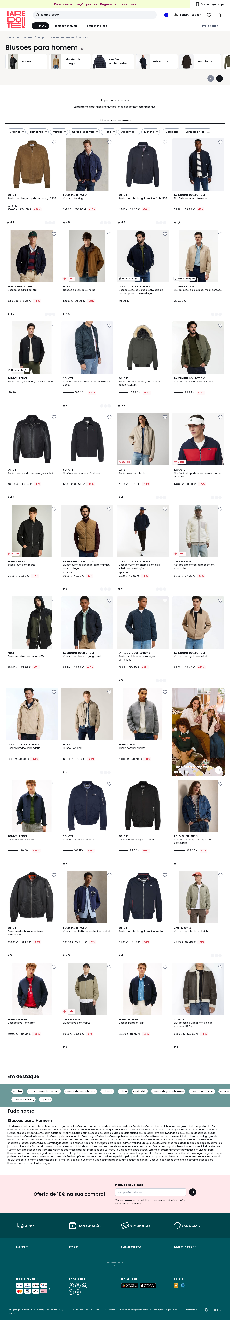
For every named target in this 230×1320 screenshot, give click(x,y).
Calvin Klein (139, 1091)
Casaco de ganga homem (168, 1091)
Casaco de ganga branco (80, 1091)
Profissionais (210, 25)
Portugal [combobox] (214, 1309)
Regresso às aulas (65, 25)
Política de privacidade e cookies (84, 1310)
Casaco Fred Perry (23, 1099)
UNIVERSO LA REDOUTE (184, 1247)
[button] (219, 15)
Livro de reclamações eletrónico (134, 1310)
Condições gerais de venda (20, 1310)
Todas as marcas (96, 25)
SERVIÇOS (73, 1247)
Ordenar (15, 132)
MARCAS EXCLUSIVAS (131, 1247)
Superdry (45, 1099)
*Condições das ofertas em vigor (51, 1310)
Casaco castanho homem (43, 1091)
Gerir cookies (109, 1310)
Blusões (83, 37)
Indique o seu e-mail (129, 1185)
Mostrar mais (115, 1262)
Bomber (17, 1091)
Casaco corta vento (202, 1091)
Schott (123, 1091)
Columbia (107, 1091)
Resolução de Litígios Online (165, 1310)
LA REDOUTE (22, 1247)
